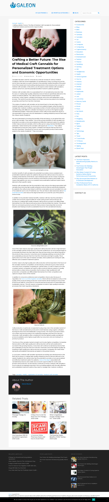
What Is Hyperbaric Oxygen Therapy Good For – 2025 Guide (57, 416)
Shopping (79, 118)
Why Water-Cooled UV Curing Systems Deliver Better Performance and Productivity (86, 174)
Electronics (79, 54)
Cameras (79, 34)
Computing (80, 47)
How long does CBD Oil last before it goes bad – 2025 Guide (20, 437)
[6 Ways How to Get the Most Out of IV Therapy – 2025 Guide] (39, 407)
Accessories (80, 24)
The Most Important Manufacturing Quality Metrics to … (54, 460)
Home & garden (81, 76)
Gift (77, 69)
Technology (80, 131)
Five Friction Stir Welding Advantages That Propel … (54, 457)
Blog (76, 13)
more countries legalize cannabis (31, 279)
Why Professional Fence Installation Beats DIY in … (87, 484)
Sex (77, 116)
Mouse (78, 104)
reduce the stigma (45, 360)
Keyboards (79, 91)
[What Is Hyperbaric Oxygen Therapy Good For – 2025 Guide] (58, 407)
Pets (77, 114)
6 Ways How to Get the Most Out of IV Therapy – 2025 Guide (39, 416)
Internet (78, 84)
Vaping (78, 146)
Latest (78, 94)
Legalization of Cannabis (35, 374)
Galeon (10, 494)
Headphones (80, 71)
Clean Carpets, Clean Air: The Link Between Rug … (22, 461)
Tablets (78, 126)
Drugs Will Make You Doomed (17, 468)
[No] (107, 499)
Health (40, 76)
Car (77, 39)
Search (98, 13)
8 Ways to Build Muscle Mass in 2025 (19, 463)
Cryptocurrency (81, 49)
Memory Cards (81, 101)
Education (79, 52)
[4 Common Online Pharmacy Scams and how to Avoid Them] (39, 428)
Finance (78, 62)
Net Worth (79, 111)
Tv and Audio (80, 138)
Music (78, 109)
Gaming (78, 67)
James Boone (30, 76)
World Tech (80, 148)
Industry (79, 81)
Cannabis (19, 374)
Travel (78, 136)
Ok (93, 499)
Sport (78, 123)
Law (77, 96)
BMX (77, 29)
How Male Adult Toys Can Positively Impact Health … (23, 470)
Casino (78, 42)
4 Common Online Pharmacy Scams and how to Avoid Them (38, 437)
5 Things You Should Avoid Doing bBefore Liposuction (20, 458)
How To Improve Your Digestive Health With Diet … (23, 465)
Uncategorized (81, 143)
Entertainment (81, 57)
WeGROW (50, 125)
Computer (79, 44)
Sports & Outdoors (60, 13)
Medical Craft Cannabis (51, 374)
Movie (78, 106)
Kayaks (78, 89)
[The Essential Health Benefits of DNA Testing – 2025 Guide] (58, 428)
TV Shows (79, 141)
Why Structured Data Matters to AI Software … (87, 477)
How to (78, 79)
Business (79, 32)
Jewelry (78, 86)
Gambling (79, 64)
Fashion (78, 59)
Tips (77, 133)
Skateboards (80, 121)
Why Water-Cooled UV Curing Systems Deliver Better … (88, 471)
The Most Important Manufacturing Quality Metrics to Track (87, 161)
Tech (77, 128)
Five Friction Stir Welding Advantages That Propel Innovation (84, 168)
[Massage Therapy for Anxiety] (20, 407)
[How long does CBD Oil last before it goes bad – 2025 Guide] (20, 428)
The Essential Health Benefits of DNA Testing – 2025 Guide (58, 437)
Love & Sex (79, 99)
